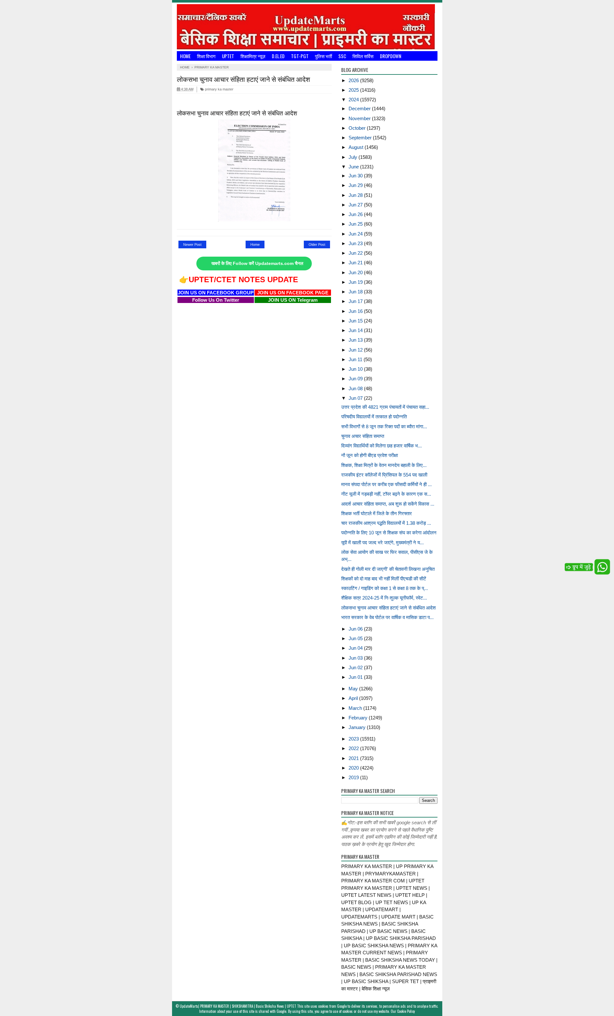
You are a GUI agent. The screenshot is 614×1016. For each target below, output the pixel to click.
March (356, 708)
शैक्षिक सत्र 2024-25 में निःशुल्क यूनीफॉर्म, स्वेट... (384, 598)
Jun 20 (356, 272)
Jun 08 (356, 388)
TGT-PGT (300, 55)
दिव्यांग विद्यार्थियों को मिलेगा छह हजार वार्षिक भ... (381, 445)
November (360, 118)
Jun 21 (356, 262)
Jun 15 (356, 320)
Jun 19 (356, 282)
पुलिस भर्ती (323, 55)
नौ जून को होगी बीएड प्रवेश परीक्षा (369, 455)
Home (185, 55)
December (360, 108)
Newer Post (192, 244)
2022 (354, 748)
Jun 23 (356, 243)
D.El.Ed (278, 55)
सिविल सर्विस (363, 55)
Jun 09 (356, 378)
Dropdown (390, 55)
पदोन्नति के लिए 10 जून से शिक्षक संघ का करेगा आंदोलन (389, 532)
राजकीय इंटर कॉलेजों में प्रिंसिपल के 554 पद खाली (384, 474)
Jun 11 (356, 359)
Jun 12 (356, 350)
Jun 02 (356, 667)
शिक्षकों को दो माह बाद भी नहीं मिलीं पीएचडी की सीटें (383, 578)
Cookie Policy (406, 1011)
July (353, 157)
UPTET (228, 55)
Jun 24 (356, 234)
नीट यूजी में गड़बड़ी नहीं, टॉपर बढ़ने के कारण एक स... (386, 494)
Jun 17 (356, 301)
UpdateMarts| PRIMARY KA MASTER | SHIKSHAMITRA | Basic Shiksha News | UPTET (238, 1006)
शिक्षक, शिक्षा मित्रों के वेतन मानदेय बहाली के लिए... (384, 465)
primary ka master (218, 89)
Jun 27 (356, 204)
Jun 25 (356, 224)
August (357, 147)
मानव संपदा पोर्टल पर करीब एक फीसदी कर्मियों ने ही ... (386, 484)
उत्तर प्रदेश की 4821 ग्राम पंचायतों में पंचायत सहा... (385, 407)
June (354, 166)
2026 (354, 80)
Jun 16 (356, 311)
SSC (342, 55)
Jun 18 (356, 291)
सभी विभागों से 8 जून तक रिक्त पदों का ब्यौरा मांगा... (384, 426)
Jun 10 (356, 369)
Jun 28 (356, 195)
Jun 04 (356, 648)
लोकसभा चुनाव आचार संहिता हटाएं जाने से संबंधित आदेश (388, 607)
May (354, 688)
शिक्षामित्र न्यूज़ (252, 55)
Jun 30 (356, 175)
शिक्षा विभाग (206, 55)
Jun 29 (356, 185)
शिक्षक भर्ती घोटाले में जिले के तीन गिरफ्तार (376, 513)
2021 (354, 758)
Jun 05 (356, 638)
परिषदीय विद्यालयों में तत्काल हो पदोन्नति (374, 416)
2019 (354, 777)
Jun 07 (356, 398)
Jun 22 (356, 253)
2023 (354, 738)
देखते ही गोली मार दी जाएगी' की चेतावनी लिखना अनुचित (388, 569)
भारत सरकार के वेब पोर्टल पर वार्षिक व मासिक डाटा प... (387, 617)
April (354, 698)
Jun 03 (356, 658)
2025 (354, 90)
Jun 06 (356, 629)
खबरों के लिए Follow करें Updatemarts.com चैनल (257, 263)
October (358, 128)
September (361, 137)
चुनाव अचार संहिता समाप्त (362, 436)
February (359, 717)
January (358, 727)
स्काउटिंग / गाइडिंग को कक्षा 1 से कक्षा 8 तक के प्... (384, 588)
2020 (354, 768)
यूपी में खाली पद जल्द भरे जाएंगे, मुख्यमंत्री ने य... (382, 542)
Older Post (317, 244)
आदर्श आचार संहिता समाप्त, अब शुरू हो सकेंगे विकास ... (387, 504)
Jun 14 (356, 330)
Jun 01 (356, 677)
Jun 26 (356, 214)
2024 (354, 99)
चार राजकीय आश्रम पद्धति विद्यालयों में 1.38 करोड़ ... (386, 523)
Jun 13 (356, 340)
